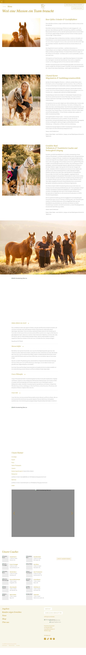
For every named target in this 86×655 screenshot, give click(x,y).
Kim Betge (14, 457)
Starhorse (14, 479)
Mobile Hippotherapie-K (17, 471)
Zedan (13, 485)
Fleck (13, 462)
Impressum (4, 645)
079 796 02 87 (47, 635)
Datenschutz (12, 645)
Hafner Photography (16, 465)
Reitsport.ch (14, 474)
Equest (13, 459)
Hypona (13, 468)
